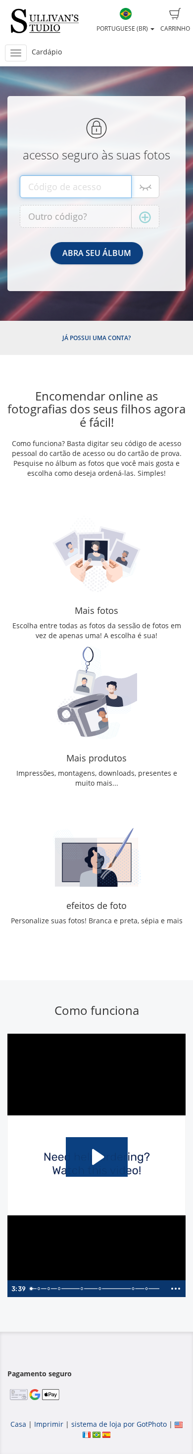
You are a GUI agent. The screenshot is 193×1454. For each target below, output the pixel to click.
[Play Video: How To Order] (97, 1157)
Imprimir (48, 1424)
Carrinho (175, 28)
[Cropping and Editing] (135, 1288)
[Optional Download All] (101, 1288)
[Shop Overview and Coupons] (59, 1288)
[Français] (87, 1434)
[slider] (96, 1288)
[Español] (106, 1434)
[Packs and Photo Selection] (83, 1288)
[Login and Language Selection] (39, 1288)
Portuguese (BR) (122, 28)
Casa (18, 1424)
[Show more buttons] (176, 1288)
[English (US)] (179, 1424)
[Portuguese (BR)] (96, 1434)
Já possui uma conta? (96, 338)
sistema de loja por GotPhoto (119, 1424)
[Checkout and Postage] (148, 1288)
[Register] (48, 1288)
